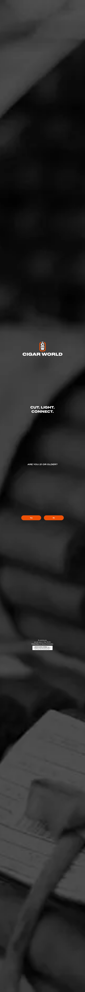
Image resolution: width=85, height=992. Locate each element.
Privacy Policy (35, 644)
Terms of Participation (47, 644)
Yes (31, 518)
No (54, 518)
